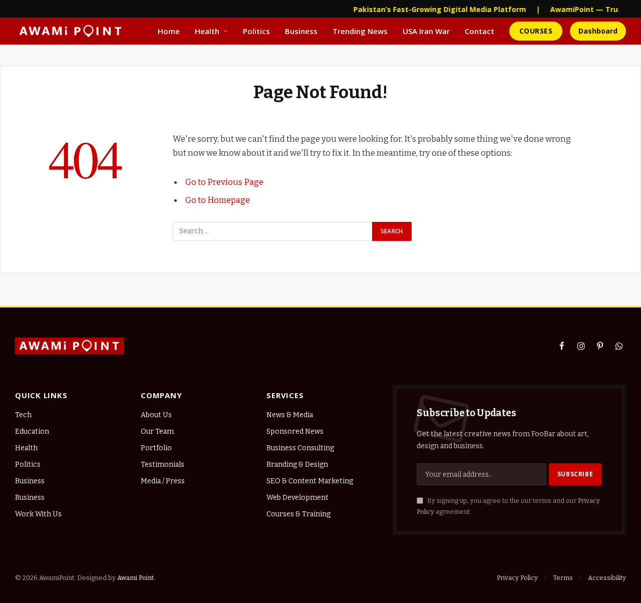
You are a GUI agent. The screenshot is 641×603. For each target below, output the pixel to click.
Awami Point (135, 577)
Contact (479, 31)
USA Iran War (426, 31)
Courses (535, 31)
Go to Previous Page (224, 182)
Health (207, 31)
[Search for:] (273, 231)
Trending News (360, 31)
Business (301, 31)
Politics (256, 31)
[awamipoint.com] (71, 31)
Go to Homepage (217, 200)
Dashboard (597, 31)
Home (169, 31)
